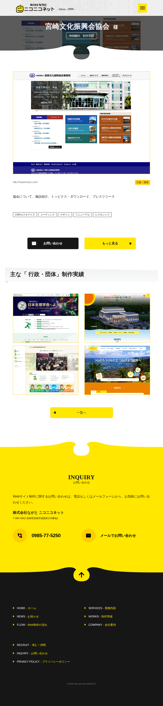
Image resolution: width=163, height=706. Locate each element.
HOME (26, 608)
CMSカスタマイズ (25, 214)
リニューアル (82, 214)
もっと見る (110, 243)
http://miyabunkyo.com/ (25, 182)
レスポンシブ (102, 214)
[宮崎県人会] (117, 370)
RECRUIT (31, 645)
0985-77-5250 (46, 535)
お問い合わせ (52, 243)
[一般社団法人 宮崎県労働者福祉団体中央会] (46, 370)
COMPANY (102, 624)
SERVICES (102, 608)
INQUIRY (32, 653)
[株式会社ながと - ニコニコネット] (45, 8)
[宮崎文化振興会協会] (81, 123)
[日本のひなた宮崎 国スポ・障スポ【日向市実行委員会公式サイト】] (117, 318)
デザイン (65, 214)
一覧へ (81, 412)
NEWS (28, 616)
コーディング (47, 214)
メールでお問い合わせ (118, 536)
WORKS (100, 616)
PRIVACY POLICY (43, 661)
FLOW (32, 624)
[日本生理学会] (46, 318)
